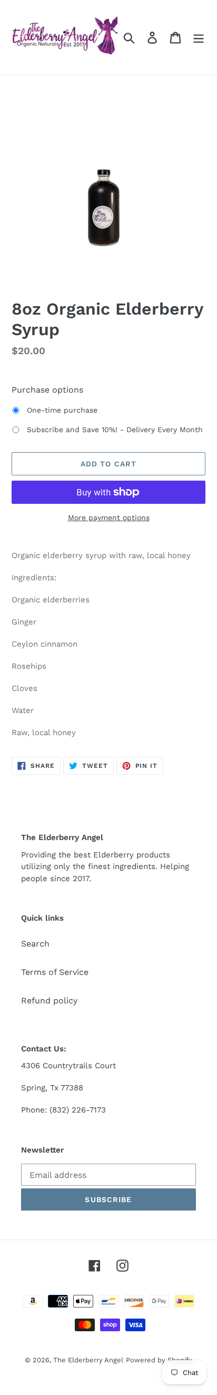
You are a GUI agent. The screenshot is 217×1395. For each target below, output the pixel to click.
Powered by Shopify (159, 1360)
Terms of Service (54, 972)
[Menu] (198, 38)
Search (35, 944)
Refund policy (49, 1001)
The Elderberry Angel (88, 1360)
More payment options (109, 517)
